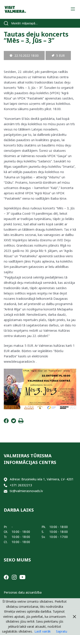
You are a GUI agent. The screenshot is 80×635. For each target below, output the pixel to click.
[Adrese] (5, 479)
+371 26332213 (21, 485)
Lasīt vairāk (42, 631)
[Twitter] (13, 422)
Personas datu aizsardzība (23, 592)
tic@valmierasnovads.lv (26, 491)
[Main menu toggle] (73, 9)
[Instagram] (14, 577)
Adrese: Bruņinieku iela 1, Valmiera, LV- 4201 (42, 479)
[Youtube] (22, 577)
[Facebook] (6, 422)
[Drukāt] (21, 422)
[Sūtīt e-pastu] (5, 491)
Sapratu (61, 631)
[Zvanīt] (5, 485)
